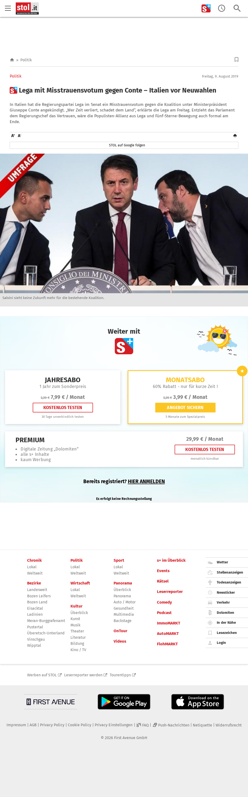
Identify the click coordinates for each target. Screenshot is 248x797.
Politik (26, 60)
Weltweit (35, 573)
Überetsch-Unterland (46, 633)
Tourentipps (120, 675)
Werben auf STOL (42, 675)
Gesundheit (124, 608)
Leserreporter (170, 591)
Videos (120, 641)
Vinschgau (36, 639)
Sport (119, 560)
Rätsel (163, 581)
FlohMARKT (167, 644)
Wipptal (34, 645)
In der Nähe (226, 622)
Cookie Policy (79, 725)
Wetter (222, 562)
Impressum (16, 725)
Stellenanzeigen (230, 572)
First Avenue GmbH (130, 737)
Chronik (34, 560)
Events (163, 570)
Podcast (164, 612)
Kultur (76, 606)
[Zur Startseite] (12, 60)
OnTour (120, 631)
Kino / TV (78, 649)
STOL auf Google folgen (127, 145)
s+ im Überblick (171, 560)
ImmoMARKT (168, 623)
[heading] (124, 90)
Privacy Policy (52, 725)
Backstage (123, 620)
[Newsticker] (221, 8)
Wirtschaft (80, 583)
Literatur (78, 637)
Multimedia (124, 614)
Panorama (123, 583)
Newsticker (226, 592)
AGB (33, 725)
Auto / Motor (125, 602)
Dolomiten (225, 612)
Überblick (79, 612)
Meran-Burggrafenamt (46, 620)
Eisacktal (35, 608)
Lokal (32, 567)
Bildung (77, 643)
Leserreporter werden (83, 675)
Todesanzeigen (229, 582)
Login (221, 642)
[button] (236, 59)
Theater (77, 631)
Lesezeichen (227, 633)
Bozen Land (37, 602)
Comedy (164, 602)
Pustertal (35, 627)
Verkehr (223, 602)
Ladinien (35, 614)
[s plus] (206, 8)
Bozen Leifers (39, 596)
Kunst (75, 618)
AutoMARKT (168, 633)
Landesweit (37, 589)
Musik (75, 625)
